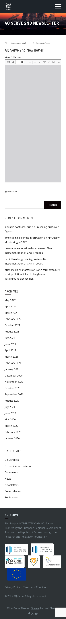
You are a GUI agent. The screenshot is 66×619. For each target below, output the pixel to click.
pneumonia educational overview (24, 248)
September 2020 (14, 394)
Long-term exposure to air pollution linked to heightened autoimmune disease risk (32, 274)
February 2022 (13, 319)
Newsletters (12, 191)
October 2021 (12, 325)
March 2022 (11, 313)
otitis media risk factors (18, 270)
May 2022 (10, 300)
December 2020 (14, 375)
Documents (11, 472)
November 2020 (14, 381)
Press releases (13, 491)
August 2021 (12, 331)
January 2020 (12, 438)
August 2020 (12, 400)
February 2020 (13, 432)
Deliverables (12, 459)
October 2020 (12, 388)
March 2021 (11, 356)
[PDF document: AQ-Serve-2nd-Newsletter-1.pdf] (33, 120)
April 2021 (10, 350)
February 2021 (13, 363)
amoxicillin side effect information (24, 237)
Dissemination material (18, 466)
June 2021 (10, 344)
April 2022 (10, 306)
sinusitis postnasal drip (18, 227)
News (8, 478)
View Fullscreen (13, 57)
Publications (12, 497)
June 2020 (10, 413)
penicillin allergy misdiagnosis (22, 259)
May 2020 (10, 419)
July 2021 (10, 338)
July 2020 (10, 407)
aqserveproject (19, 43)
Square (35, 608)
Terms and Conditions (36, 587)
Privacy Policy (12, 587)
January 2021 (12, 369)
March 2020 (11, 425)
